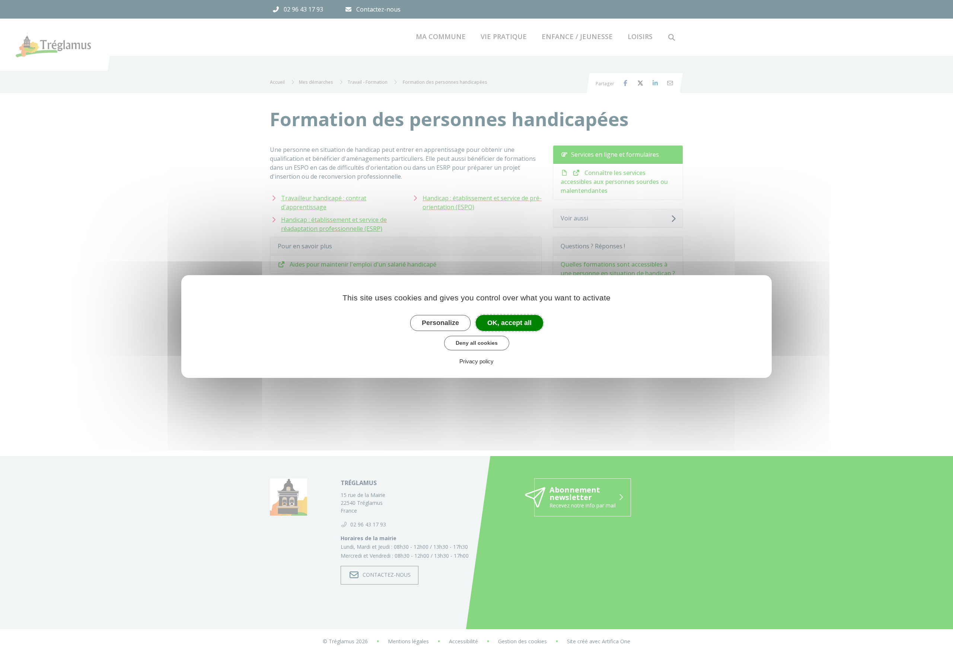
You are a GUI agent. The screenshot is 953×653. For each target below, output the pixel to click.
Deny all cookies (477, 343)
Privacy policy (476, 361)
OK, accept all (509, 322)
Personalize (440, 322)
